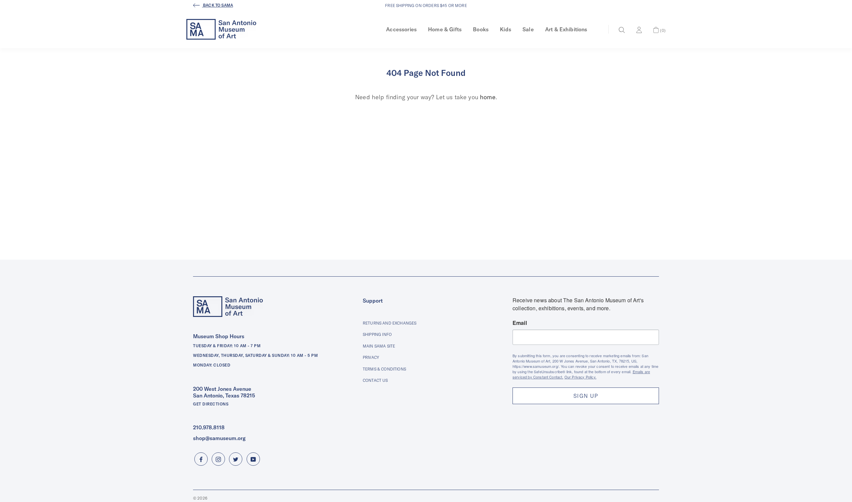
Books (481, 29)
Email (520, 323)
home (488, 97)
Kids (505, 29)
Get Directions (210, 403)
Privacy (371, 357)
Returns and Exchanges (389, 323)
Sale (528, 29)
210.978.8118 (209, 427)
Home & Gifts (445, 29)
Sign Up (585, 395)
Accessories (401, 29)
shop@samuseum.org (219, 438)
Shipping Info (377, 334)
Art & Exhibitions (566, 29)
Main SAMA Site (379, 346)
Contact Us (375, 380)
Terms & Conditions (384, 369)
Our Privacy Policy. (580, 376)
